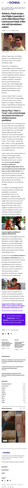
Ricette (3, 396)
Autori (3, 473)
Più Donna (16, 461)
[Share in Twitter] (5, 333)
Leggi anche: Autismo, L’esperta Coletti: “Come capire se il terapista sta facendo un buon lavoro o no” (13, 305)
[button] (2, 2)
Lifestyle (3, 30)
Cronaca (16, 349)
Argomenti (4, 466)
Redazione (4, 484)
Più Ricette (21, 461)
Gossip (3, 348)
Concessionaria (11, 486)
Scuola (3, 400)
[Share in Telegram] (8, 333)
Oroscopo (4, 394)
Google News (11, 318)
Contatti (8, 484)
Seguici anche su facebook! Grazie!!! (12, 310)
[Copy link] (11, 333)
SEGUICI (5, 320)
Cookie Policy (4, 486)
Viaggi (3, 402)
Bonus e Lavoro (5, 386)
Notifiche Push (13, 484)
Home (3, 7)
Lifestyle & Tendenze (9, 7)
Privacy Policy (20, 484)
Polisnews (11, 461)
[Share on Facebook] (3, 333)
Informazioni (5, 470)
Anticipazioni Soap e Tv (7, 384)
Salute (3, 398)
